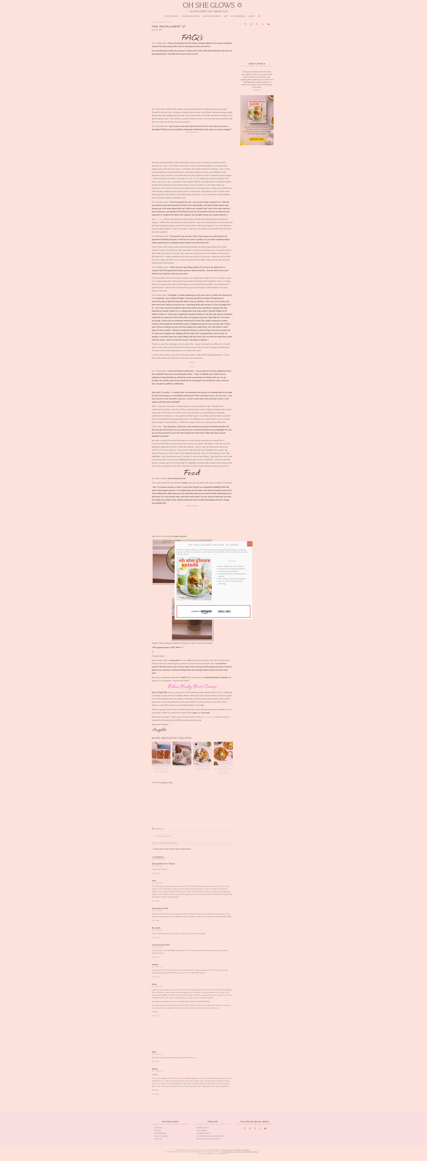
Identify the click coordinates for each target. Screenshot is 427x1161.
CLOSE (250, 544)
